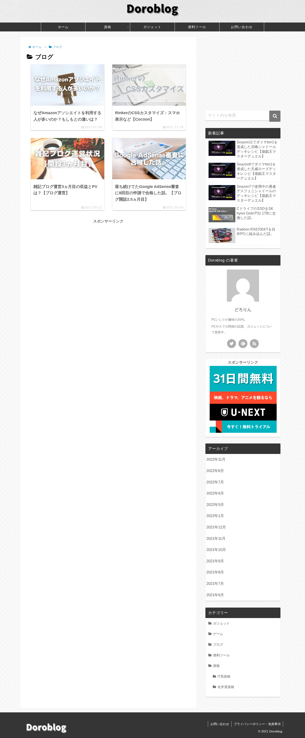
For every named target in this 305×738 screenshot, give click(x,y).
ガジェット (221, 623)
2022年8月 (215, 471)
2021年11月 (216, 538)
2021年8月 (215, 572)
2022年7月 (215, 482)
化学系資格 (225, 687)
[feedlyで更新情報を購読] (242, 343)
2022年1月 (215, 516)
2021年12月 (216, 527)
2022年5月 (215, 505)
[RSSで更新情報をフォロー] (254, 343)
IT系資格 (223, 676)
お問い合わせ (219, 724)
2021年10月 (216, 550)
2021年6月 (215, 595)
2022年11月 (216, 459)
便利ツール (221, 655)
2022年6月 (215, 493)
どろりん (242, 309)
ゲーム (218, 634)
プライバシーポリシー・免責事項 (257, 724)
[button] (274, 116)
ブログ (218, 644)
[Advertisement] (108, 256)
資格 (216, 666)
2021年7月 (215, 583)
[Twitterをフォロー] (231, 343)
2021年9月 (215, 561)
